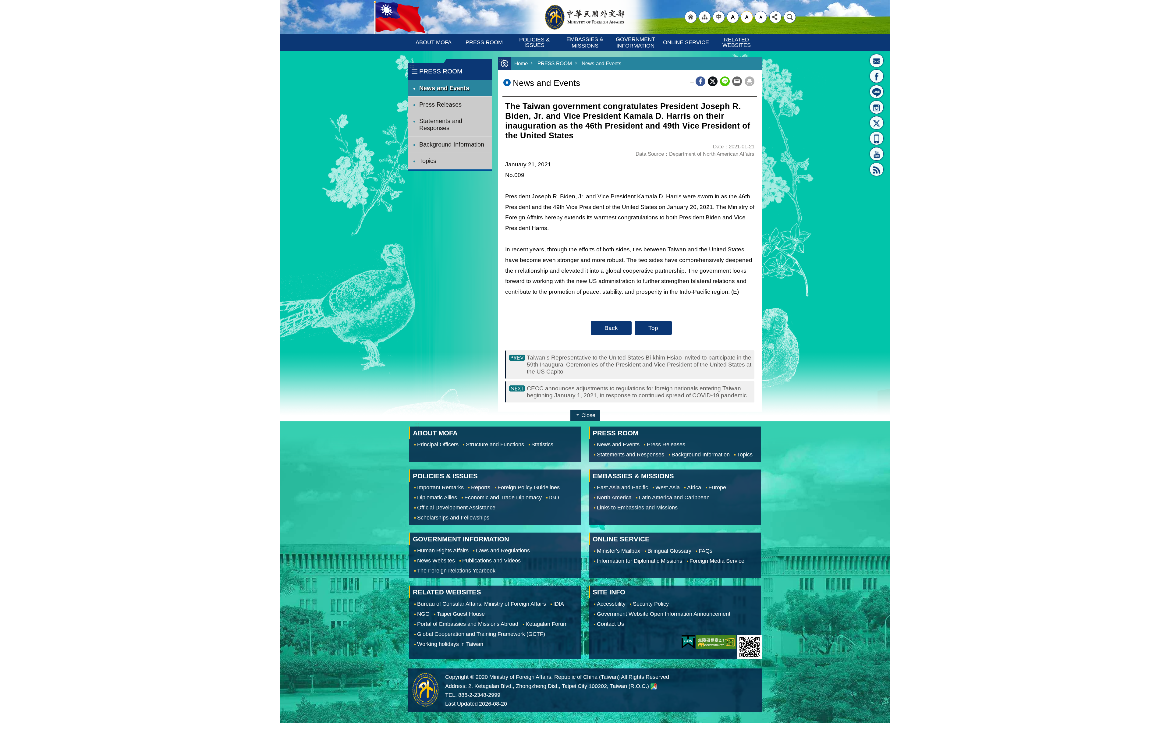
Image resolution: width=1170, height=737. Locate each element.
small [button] (761, 17)
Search (790, 17)
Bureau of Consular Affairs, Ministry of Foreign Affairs (481, 604)
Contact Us (610, 624)
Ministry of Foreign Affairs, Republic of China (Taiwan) (585, 17)
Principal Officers (438, 444)
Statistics (542, 444)
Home (521, 63)
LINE (877, 91)
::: (412, 66)
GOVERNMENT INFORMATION (636, 42)
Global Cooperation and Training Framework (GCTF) (481, 634)
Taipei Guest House (461, 614)
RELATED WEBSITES (736, 42)
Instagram (877, 107)
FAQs (705, 550)
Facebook (700, 81)
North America (614, 497)
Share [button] (775, 17)
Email (737, 81)
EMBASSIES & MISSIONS (585, 42)
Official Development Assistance (456, 508)
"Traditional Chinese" (719, 17)
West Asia (667, 487)
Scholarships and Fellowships (453, 518)
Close (588, 415)
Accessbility (611, 604)
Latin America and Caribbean (674, 497)
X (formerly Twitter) (713, 81)
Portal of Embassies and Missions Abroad (467, 624)
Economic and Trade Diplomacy (503, 497)
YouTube (877, 154)
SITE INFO (609, 592)
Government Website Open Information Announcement (663, 614)
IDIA (558, 604)
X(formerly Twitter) (877, 122)
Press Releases (440, 104)
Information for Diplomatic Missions (639, 561)
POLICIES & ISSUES (535, 42)
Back (611, 327)
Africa (694, 487)
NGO (423, 614)
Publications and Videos (491, 561)
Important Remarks (440, 487)
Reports (480, 487)
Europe (717, 487)
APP (877, 138)
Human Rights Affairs (443, 550)
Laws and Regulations (503, 550)
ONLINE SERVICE (686, 42)
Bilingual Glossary (669, 550)
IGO (554, 497)
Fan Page (877, 76)
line (725, 81)
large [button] (733, 17)
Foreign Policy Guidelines (529, 487)
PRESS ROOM (484, 42)
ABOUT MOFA (434, 42)
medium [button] (747, 17)
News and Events (444, 88)
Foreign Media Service (717, 561)
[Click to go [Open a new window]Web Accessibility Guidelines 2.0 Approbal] (716, 642)
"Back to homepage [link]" (691, 17)
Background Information (451, 144)
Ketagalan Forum (547, 624)
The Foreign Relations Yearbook (456, 571)
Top (653, 327)
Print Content (749, 81)
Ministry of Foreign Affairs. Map (654, 687)
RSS (877, 169)
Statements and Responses (440, 124)
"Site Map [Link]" (705, 17)
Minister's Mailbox (877, 60)
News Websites (436, 561)
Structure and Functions (495, 444)
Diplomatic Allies (437, 497)
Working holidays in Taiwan (450, 644)
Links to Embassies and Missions (637, 508)
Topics (427, 161)
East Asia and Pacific (622, 487)
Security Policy (651, 604)
